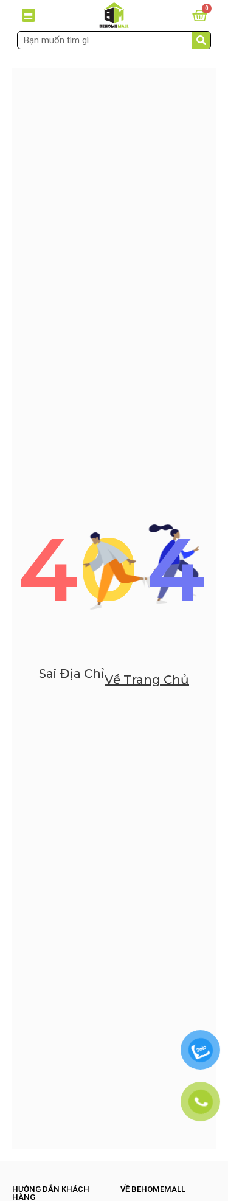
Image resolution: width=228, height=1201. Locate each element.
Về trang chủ (147, 679)
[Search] (201, 40)
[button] (29, 16)
